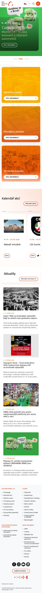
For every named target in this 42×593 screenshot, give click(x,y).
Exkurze (26, 554)
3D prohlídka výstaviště (10, 512)
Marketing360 (28, 520)
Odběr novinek (20, 571)
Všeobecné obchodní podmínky (31, 538)
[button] (27, 3)
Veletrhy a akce (12, 92)
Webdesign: (5, 589)
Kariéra (26, 557)
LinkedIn (28, 564)
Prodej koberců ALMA (31, 512)
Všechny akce (30, 203)
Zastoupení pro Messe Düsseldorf (10, 531)
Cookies (26, 531)
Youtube (23, 564)
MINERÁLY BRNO (19, 27)
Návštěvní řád (28, 534)
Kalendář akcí (7, 495)
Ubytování (27, 492)
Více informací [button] (12, 98)
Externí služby (28, 509)
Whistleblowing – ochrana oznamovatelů (31, 542)
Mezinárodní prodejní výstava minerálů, (18, 33)
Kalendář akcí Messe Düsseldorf (9, 535)
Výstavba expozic (14, 171)
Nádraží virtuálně (12, 244)
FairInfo (26, 507)
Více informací (13, 45)
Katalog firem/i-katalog (31, 498)
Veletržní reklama (29, 501)
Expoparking (28, 495)
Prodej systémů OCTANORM (29, 516)
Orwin (11, 589)
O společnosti (7, 507)
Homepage (6, 492)
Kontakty (6, 515)
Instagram (19, 564)
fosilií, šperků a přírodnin (20, 37)
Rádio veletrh (28, 504)
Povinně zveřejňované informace (31, 547)
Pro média (27, 551)
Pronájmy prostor (14, 131)
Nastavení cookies (7, 584)
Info (7, 255)
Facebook (14, 564)
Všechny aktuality (28, 279)
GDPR (26, 529)
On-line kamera (8, 509)
